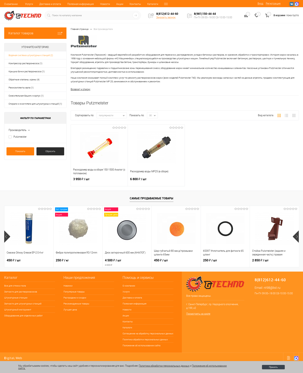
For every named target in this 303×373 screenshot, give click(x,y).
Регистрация (273, 3)
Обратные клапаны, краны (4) (24, 79)
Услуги (29, 4)
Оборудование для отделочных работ (23, 315)
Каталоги (152, 4)
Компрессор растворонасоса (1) (25, 63)
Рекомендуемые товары (76, 303)
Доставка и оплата (50, 4)
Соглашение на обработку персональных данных (148, 333)
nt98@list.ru (272, 288)
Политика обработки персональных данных (145, 339)
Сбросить (50, 151)
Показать (20, 151)
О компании (11, 4)
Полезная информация (80, 4)
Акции (119, 4)
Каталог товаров (20, 33)
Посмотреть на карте (198, 313)
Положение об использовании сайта (141, 345)
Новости (105, 4)
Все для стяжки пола (15, 285)
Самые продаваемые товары (151, 198)
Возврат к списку (80, 89)
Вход (260, 3)
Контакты (135, 4)
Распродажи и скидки (74, 297)
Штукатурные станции (15, 297)
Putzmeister (20, 136)
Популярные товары (74, 291)
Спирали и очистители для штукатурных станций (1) (35, 103)
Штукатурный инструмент (17, 309)
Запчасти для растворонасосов (20, 291)
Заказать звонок (166, 17)
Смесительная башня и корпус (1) (26, 95)
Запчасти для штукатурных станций (22, 303)
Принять (273, 367)
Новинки (67, 285)
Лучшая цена (70, 309)
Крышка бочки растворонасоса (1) (27, 71)
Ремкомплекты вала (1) (21, 87)
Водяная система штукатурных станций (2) (31, 55)
